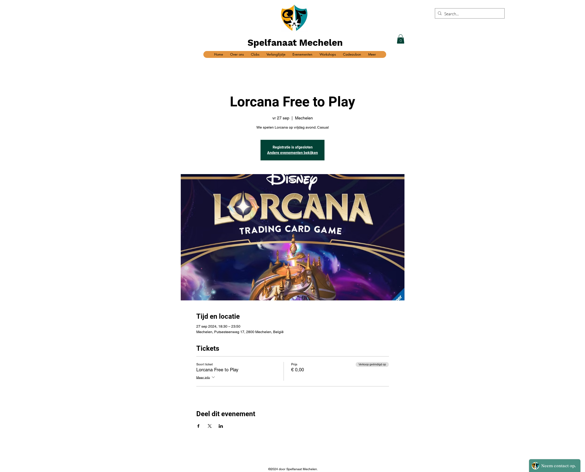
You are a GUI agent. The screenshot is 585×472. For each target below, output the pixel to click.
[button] (400, 39)
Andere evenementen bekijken (292, 153)
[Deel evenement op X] (209, 426)
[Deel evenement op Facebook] (198, 426)
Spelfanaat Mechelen (295, 42)
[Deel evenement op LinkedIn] (221, 426)
